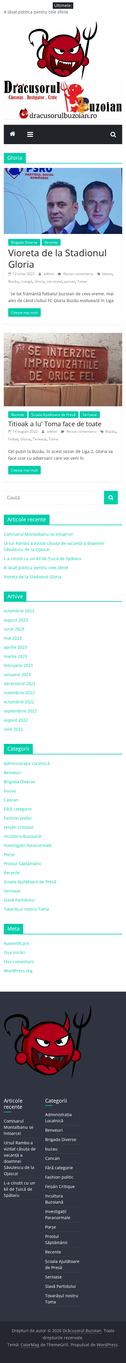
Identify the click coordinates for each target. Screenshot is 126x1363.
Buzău (13, 281)
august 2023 (16, 620)
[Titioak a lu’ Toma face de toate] (63, 336)
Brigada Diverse (24, 242)
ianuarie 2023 (17, 674)
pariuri (69, 281)
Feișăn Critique (18, 827)
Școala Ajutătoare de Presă (53, 414)
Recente (51, 242)
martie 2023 (15, 656)
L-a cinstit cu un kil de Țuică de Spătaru (42, 558)
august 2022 (16, 720)
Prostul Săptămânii (22, 863)
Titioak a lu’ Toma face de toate (54, 423)
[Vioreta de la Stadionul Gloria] (63, 171)
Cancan (11, 800)
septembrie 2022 (20, 711)
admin (49, 273)
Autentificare (16, 943)
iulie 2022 (13, 729)
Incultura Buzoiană (22, 836)
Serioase (90, 414)
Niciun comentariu (77, 273)
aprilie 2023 (15, 647)
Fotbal (13, 439)
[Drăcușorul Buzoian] (12, 134)
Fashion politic (18, 818)
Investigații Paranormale (28, 845)
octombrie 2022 (19, 702)
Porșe (9, 854)
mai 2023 (13, 638)
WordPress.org (18, 970)
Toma (82, 281)
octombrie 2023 (19, 611)
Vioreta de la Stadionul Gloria (57, 258)
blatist (107, 273)
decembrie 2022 (19, 683)
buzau (10, 790)
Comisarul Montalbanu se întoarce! (38, 534)
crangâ (26, 281)
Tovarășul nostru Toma (26, 909)
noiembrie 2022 (19, 692)
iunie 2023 (14, 629)
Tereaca (39, 439)
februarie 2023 (18, 665)
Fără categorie (18, 809)
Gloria (40, 281)
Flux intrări (14, 952)
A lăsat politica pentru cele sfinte (36, 12)
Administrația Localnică (27, 763)
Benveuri (12, 772)
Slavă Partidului (19, 900)
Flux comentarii (19, 961)
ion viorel (54, 281)
